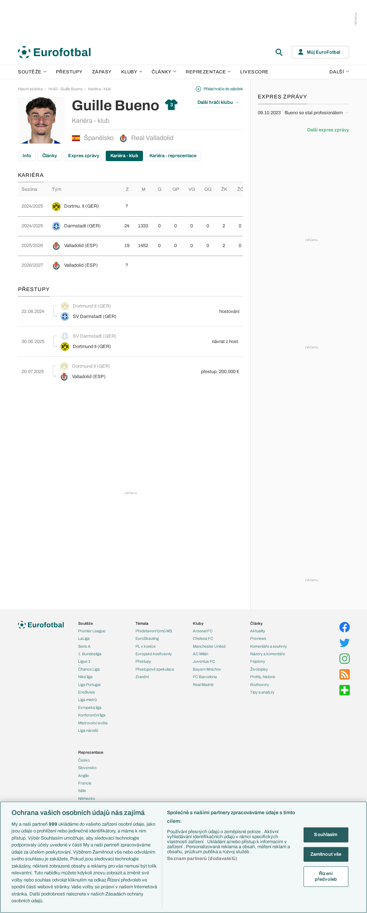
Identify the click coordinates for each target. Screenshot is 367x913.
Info (27, 155)
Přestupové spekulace (154, 669)
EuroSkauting (147, 638)
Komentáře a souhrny (268, 646)
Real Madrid (203, 684)
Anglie (83, 775)
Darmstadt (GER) (82, 225)
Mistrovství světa (93, 723)
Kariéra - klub (99, 89)
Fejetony (257, 661)
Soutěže (30, 71)
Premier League (91, 631)
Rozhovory (259, 684)
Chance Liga (89, 669)
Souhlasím (325, 834)
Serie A (84, 646)
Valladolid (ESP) (81, 245)
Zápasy (102, 71)
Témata (141, 623)
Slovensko (87, 767)
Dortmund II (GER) (92, 306)
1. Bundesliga (89, 654)
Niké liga (85, 677)
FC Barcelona (205, 677)
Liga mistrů (87, 699)
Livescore (254, 71)
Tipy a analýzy (262, 692)
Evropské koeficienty (153, 654)
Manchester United (209, 646)
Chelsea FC (203, 638)
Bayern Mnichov (207, 669)
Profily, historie (262, 677)
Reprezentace (206, 71)
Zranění (142, 677)
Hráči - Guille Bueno (65, 89)
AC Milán (200, 654)
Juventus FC (204, 661)
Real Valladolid (152, 137)
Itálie (82, 790)
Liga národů (88, 730)
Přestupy (69, 71)
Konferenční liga (91, 715)
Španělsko (99, 137)
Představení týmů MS (153, 631)
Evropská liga (89, 707)
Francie (84, 783)
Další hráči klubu (215, 102)
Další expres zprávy (328, 129)
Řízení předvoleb (326, 876)
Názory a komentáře (267, 654)
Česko (84, 760)
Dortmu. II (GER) (81, 206)
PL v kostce (145, 646)
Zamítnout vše (326, 853)
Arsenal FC (203, 631)
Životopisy (259, 669)
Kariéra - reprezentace (172, 155)
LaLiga (84, 638)
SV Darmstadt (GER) (94, 316)
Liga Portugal (89, 684)
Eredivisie (86, 692)
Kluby (129, 71)
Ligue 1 (84, 661)
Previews (258, 638)
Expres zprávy (83, 155)
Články (49, 155)
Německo (86, 798)
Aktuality (257, 631)
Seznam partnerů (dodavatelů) (202, 858)
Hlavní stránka (30, 89)
